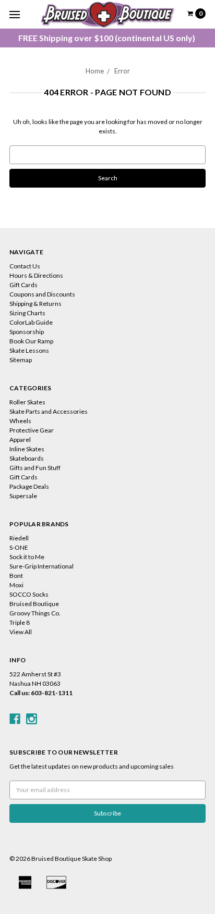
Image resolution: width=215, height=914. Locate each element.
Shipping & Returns (35, 303)
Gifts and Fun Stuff (35, 468)
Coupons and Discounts (42, 294)
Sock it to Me (26, 557)
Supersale (23, 496)
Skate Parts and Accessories (48, 411)
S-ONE (18, 547)
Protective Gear (31, 430)
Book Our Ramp (31, 341)
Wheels (20, 421)
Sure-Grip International (41, 566)
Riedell (19, 538)
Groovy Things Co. (35, 613)
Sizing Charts (27, 313)
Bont (16, 575)
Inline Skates (26, 449)
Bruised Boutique (34, 604)
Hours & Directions (36, 275)
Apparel (20, 439)
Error (122, 71)
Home (95, 71)
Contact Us (24, 266)
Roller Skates (27, 402)
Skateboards (26, 458)
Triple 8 (19, 622)
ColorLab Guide (31, 322)
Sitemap (20, 360)
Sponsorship (26, 332)
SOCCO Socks (29, 594)
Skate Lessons (29, 350)
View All (20, 632)
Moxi (16, 585)
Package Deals (29, 486)
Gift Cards (23, 285)
